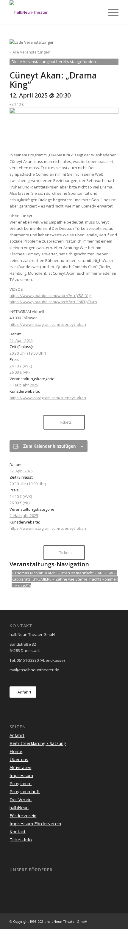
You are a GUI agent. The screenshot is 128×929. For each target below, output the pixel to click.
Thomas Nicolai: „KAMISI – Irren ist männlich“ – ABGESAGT (64, 573)
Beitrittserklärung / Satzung (38, 743)
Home (16, 751)
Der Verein (21, 799)
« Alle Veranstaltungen (30, 52)
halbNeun (19, 807)
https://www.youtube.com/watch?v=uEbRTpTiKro (53, 301)
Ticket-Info (21, 839)
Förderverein (23, 815)
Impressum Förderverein (35, 823)
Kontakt (18, 831)
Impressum (21, 775)
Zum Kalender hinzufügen (49, 446)
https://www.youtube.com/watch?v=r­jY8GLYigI (50, 295)
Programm (21, 783)
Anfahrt (17, 735)
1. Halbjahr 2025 (24, 385)
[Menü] (110, 12)
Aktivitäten (20, 767)
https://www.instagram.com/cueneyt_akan (48, 324)
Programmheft (25, 791)
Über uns (19, 759)
